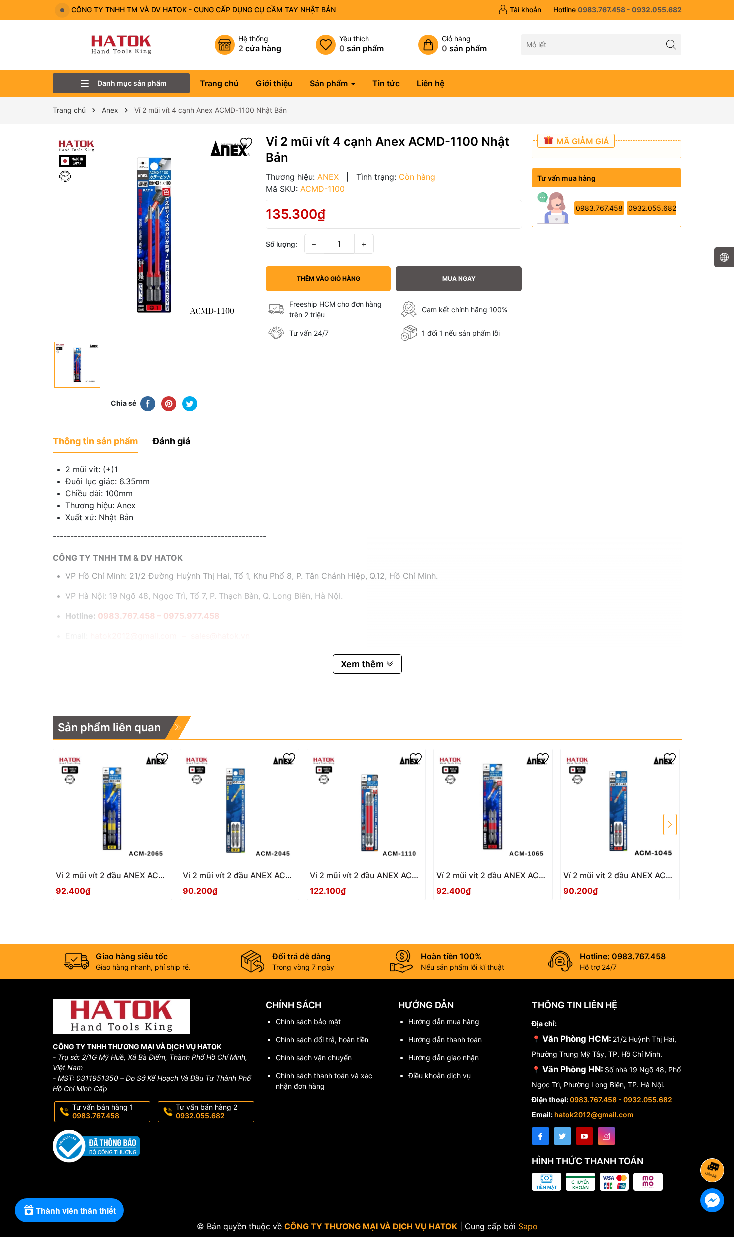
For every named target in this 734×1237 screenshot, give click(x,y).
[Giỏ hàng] (452, 45)
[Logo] (121, 44)
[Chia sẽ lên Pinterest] (168, 402)
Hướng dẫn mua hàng (443, 1021)
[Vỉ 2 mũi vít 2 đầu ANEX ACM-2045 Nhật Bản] (239, 808)
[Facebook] (540, 1136)
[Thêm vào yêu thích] (246, 142)
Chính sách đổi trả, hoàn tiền (322, 1039)
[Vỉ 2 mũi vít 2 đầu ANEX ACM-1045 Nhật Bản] (620, 808)
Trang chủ (219, 83)
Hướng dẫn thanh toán (445, 1039)
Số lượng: (281, 244)
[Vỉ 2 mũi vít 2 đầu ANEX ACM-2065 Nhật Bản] (112, 808)
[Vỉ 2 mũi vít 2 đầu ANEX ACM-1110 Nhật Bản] (366, 808)
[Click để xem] (154, 235)
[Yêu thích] (350, 45)
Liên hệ (430, 83)
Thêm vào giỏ (101, 878)
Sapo (528, 1226)
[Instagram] (606, 1136)
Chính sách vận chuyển (314, 1057)
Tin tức (386, 83)
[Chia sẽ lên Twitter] (189, 402)
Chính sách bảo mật (308, 1021)
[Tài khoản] (519, 10)
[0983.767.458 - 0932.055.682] (617, 10)
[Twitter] (562, 1136)
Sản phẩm (330, 83)
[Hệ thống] (248, 45)
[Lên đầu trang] (714, 1143)
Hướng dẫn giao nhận (443, 1057)
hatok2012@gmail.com (594, 1114)
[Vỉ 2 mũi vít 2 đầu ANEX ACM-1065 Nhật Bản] (493, 808)
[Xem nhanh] (142, 879)
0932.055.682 (652, 208)
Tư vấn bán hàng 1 (102, 1111)
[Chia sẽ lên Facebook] (147, 402)
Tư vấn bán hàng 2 (206, 1111)
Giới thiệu (274, 83)
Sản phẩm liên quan (109, 727)
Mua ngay (459, 278)
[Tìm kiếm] (671, 44)
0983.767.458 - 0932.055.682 (621, 1099)
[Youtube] (584, 1136)
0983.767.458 (599, 208)
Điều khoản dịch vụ (439, 1075)
